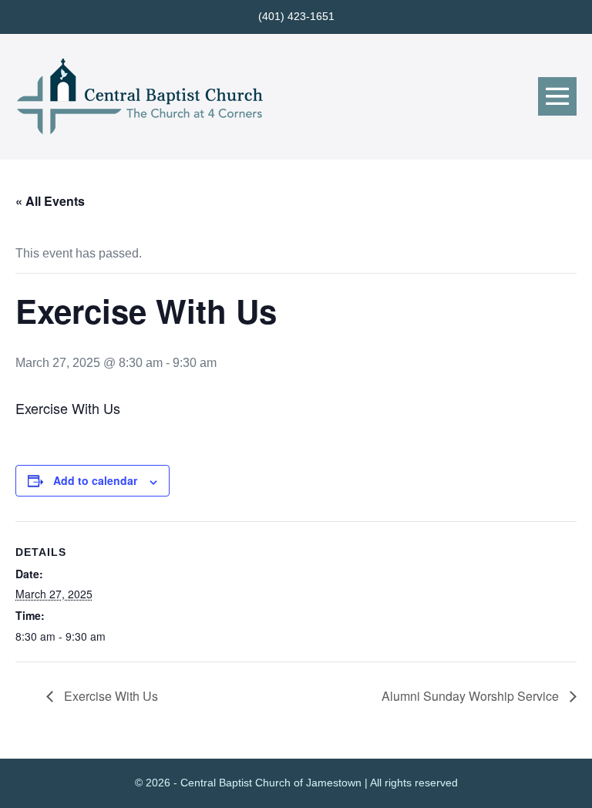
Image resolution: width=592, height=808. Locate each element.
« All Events (50, 201)
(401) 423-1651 (296, 16)
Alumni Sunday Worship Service (472, 696)
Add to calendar (95, 480)
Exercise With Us (109, 696)
